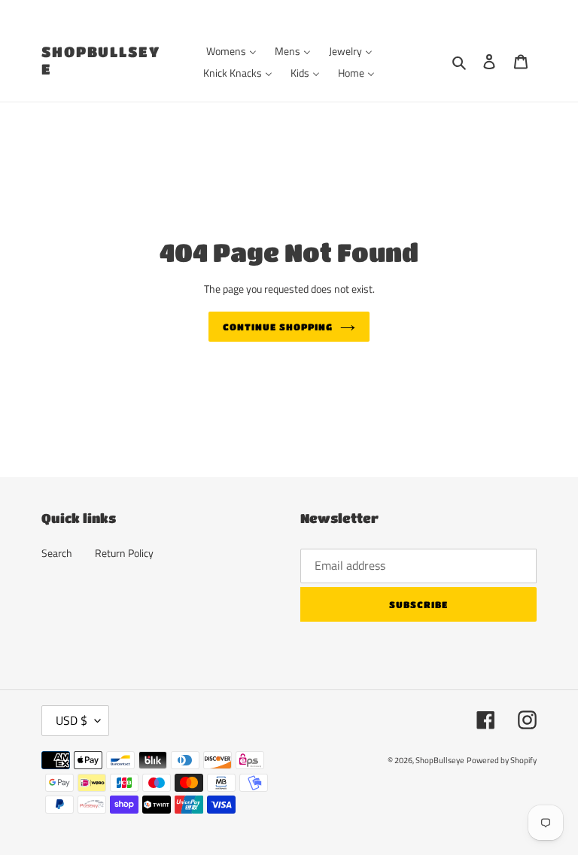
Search (56, 553)
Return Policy (124, 553)
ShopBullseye (100, 60)
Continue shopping (277, 326)
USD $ (71, 720)
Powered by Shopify (502, 760)
